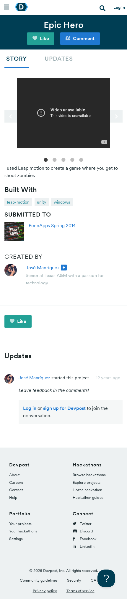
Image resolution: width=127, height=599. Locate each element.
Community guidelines (39, 580)
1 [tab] (46, 159)
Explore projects (86, 482)
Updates (59, 58)
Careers (16, 482)
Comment (83, 38)
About (14, 474)
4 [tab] (72, 159)
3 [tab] (63, 159)
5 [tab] (81, 159)
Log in (119, 7)
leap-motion (18, 202)
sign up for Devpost (64, 408)
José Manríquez (43, 267)
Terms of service (80, 590)
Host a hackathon (87, 489)
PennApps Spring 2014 (52, 225)
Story (16, 58)
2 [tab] (55, 159)
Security (74, 580)
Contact (16, 489)
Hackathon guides (88, 497)
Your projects (20, 523)
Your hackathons (23, 531)
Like (44, 38)
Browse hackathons (89, 474)
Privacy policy (45, 590)
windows (62, 202)
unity (41, 202)
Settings (16, 538)
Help (13, 497)
